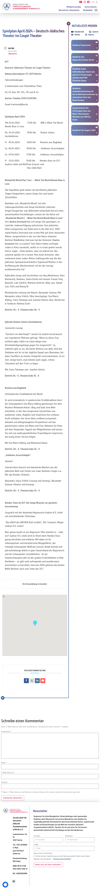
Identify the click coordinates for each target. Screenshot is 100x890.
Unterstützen (91, 7)
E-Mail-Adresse (8, 773)
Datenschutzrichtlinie (62, 859)
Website (4, 782)
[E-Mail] (42, 680)
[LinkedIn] (37, 680)
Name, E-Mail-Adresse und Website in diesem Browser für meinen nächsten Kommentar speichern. (41, 792)
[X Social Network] (31, 680)
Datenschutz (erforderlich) (43, 853)
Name (4, 763)
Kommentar (6, 731)
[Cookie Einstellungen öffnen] (5, 887)
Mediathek (88, 10)
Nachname (69, 836)
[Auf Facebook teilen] (26, 680)
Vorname (37, 836)
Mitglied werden (73, 7)
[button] (96, 10)
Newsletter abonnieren (69, 10)
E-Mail (36, 845)
